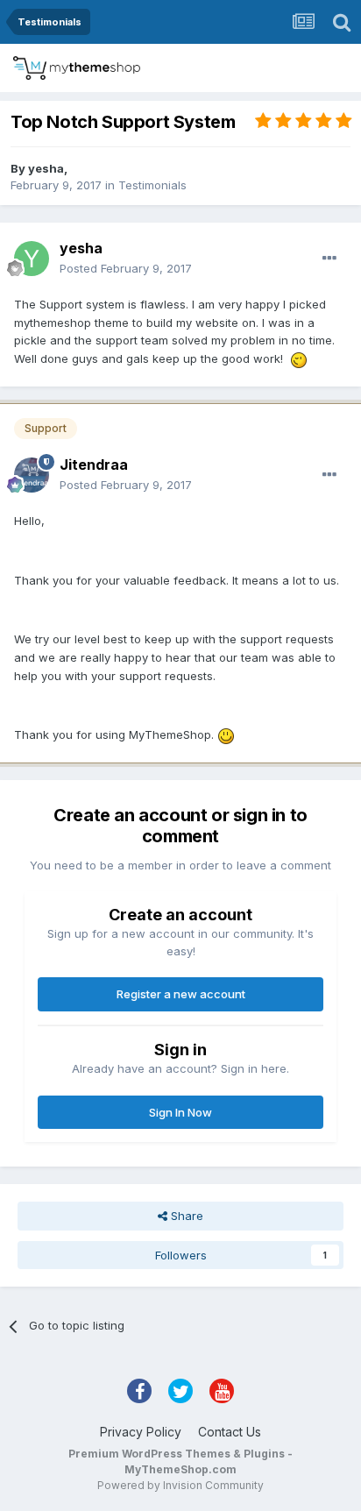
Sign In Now (180, 1112)
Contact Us (229, 1431)
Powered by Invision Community (180, 1485)
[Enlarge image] (299, 358)
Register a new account (181, 994)
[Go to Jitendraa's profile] (31, 475)
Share (185, 1216)
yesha (46, 168)
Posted (126, 268)
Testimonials (152, 185)
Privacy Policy (140, 1431)
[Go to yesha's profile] (31, 258)
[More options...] (329, 258)
